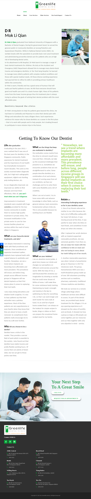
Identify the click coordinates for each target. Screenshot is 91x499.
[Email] (1, 255)
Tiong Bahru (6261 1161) (12, 402)
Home (19, 15)
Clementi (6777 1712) (11, 394)
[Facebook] (1, 244)
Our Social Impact (56, 15)
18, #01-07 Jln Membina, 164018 (46, 473)
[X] (1, 247)
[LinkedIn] (1, 249)
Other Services (44, 15)
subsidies (7, 207)
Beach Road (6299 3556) (12, 389)
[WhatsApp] (1, 252)
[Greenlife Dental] (45, 6)
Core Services (33, 15)
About (25, 15)
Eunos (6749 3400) (12, 397)
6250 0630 (11, 487)
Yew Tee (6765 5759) (12, 405)
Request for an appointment (65, 398)
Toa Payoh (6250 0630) (12, 399)
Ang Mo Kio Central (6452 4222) (12, 386)
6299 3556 (40, 457)
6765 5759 (40, 487)
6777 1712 (40, 467)
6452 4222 (11, 457)
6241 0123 (11, 467)
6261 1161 (40, 475)
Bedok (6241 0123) (11, 391)
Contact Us (68, 15)
